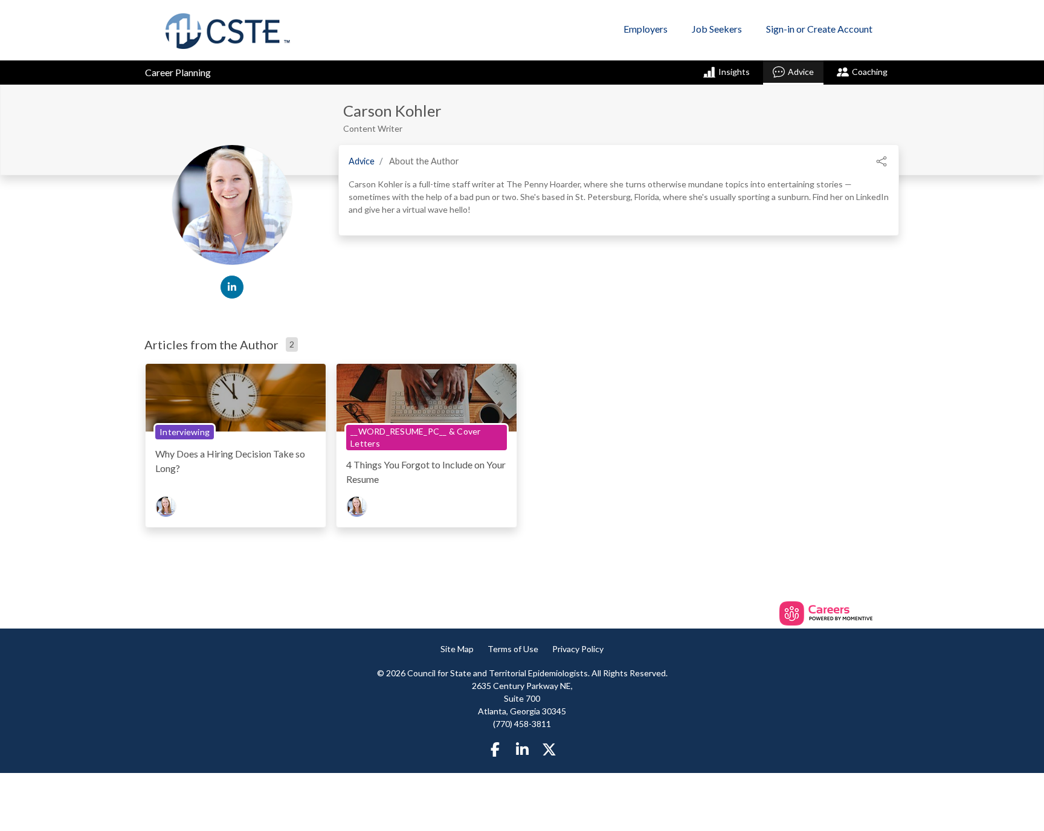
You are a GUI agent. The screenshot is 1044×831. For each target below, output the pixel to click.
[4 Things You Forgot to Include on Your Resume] (427, 397)
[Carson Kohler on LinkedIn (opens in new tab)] (232, 287)
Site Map (457, 649)
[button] (881, 160)
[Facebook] (495, 749)
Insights (734, 71)
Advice (801, 71)
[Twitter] (549, 749)
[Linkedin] (522, 749)
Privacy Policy (578, 649)
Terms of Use (513, 649)
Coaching (870, 71)
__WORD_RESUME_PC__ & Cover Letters (415, 437)
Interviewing (185, 432)
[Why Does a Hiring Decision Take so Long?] (236, 397)
